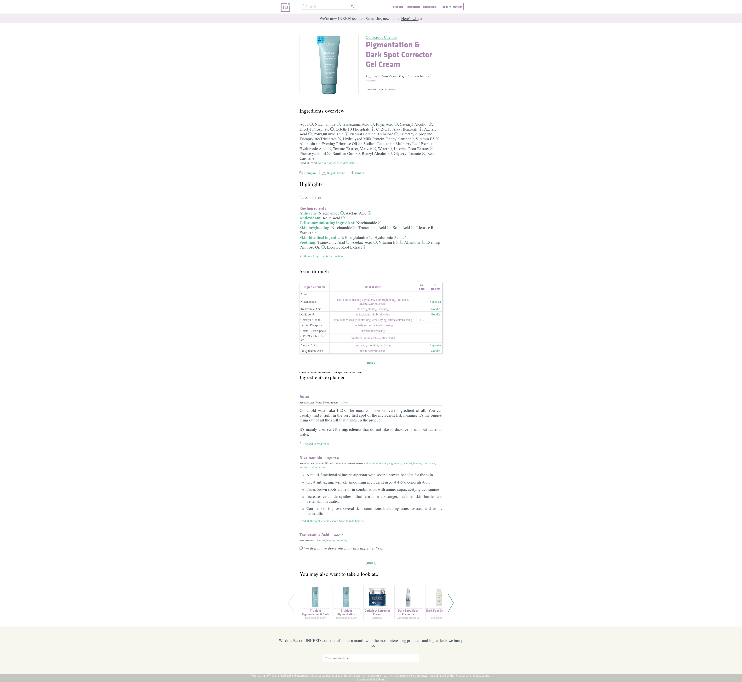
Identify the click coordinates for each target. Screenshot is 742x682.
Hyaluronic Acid (313, 148)
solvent (373, 294)
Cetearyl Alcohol (414, 124)
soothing (383, 309)
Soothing (307, 242)
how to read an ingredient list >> (338, 163)
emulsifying (379, 320)
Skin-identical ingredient (321, 237)
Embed (360, 173)
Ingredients (413, 7)
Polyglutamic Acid (329, 134)
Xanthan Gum (343, 153)
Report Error (336, 173)
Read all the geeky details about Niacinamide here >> (332, 521)
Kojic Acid (384, 124)
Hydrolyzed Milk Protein (363, 138)
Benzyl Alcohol (374, 153)
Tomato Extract (345, 148)
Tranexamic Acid (355, 124)
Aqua (304, 124)
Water (382, 148)
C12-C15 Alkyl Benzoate (397, 129)
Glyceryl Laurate (407, 153)
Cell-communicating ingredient (327, 223)
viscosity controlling (358, 320)
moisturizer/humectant (313, 467)
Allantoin (307, 143)
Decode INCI (430, 7)
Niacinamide (325, 124)
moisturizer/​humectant (372, 303)
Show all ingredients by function (323, 256)
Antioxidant (310, 218)
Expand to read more (316, 444)
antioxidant (362, 314)
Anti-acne (308, 213)
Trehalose (385, 134)
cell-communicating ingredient (355, 299)
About (381, 679)
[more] (371, 362)
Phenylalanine (397, 138)
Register (457, 7)
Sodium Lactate (376, 143)
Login (445, 7)
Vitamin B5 (425, 138)
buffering (385, 345)
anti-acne (402, 299)
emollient (339, 320)
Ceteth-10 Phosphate (353, 129)
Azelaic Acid (356, 213)
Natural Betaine (362, 134)
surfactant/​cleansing (400, 320)
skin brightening (385, 299)
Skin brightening (314, 227)
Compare (310, 173)
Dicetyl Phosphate (314, 129)
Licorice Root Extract (411, 148)
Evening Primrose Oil (339, 143)
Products (398, 7)
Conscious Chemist (381, 37)
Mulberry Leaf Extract (414, 143)
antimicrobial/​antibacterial (379, 338)
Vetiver (366, 148)
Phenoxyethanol (313, 153)
